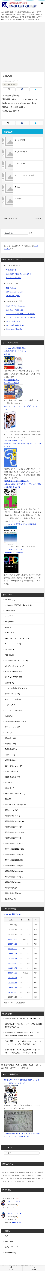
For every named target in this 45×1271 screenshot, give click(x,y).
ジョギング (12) (11, 705)
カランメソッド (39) (12, 694)
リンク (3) (8, 732)
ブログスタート (20, 163)
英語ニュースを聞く (13, 278)
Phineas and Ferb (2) (13, 644)
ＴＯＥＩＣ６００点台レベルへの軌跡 (20, 314)
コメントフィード (11, 1247)
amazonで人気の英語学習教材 (15, 348)
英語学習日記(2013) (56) (14, 860)
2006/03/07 (12, 939)
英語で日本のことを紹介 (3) (15, 805)
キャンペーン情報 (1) (13, 699)
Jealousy (18, 187)
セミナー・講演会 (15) (13, 710)
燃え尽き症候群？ (21, 152)
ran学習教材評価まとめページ (15, 351)
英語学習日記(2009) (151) (14, 838)
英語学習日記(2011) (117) (14, 849)
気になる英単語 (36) (12, 777)
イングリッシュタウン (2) (14, 666)
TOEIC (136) (9, 655)
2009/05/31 (12, 978)
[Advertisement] (22, 45)
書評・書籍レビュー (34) (14, 766)
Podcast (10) (9, 649)
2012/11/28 (12, 992)
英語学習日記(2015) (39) (14, 871)
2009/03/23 (12, 973)
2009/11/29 (12, 987)
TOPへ (34, 1269)
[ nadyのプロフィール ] (15, 1213)
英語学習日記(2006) (9, 84)
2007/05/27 (12, 958)
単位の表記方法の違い (14, 329)
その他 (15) (9, 716)
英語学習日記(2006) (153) (14, 821)
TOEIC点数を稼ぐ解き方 (15, 325)
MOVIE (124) (10, 633)
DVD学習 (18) (10, 600)
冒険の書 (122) (10, 738)
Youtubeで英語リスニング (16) (16, 660)
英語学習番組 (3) (11, 888)
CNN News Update (13, 296)
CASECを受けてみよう (15, 321)
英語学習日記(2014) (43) (14, 865)
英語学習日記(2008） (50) (14, 832)
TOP (21, 1065)
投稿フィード (10, 1241)
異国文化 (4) (9, 788)
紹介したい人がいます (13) (15, 794)
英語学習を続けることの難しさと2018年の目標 (22, 1018)
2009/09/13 (12, 983)
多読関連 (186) (10, 744)
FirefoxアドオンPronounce (16, 306)
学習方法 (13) (10, 755)
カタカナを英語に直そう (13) (16, 688)
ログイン (8, 1236)
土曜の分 (38, 218)
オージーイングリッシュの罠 (24, 175)
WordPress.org (10, 1252)
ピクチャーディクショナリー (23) (17, 721)
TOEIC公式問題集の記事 (13, 549)
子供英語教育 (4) (11, 749)
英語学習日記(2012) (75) (14, 854)
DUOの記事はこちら (11, 380)
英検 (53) (8, 799)
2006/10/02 (12, 949)
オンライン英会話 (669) (14, 677)
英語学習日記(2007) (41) (14, 827)
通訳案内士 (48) (11, 899)
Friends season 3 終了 (11, 218)
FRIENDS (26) (10, 611)
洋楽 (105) (8, 782)
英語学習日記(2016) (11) (14, 877)
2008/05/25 (12, 963)
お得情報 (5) (9, 683)
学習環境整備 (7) (11, 760)
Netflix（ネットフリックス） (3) (17, 638)
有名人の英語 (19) (11, 771)
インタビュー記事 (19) (13, 672)
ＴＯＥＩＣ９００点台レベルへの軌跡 (20, 317)
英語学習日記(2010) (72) (14, 843)
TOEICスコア (16, 1222)
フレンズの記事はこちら (13, 440)
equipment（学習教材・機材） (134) (18, 605)
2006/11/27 (12, 954)
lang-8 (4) (8, 627)
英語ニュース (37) (11, 810)
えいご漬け (18, 199)
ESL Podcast (11, 288)
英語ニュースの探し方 (14, 310)
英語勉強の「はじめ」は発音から (18, 274)
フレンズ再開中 (20, 140)
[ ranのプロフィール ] (15, 1201)
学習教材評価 (11, 270)
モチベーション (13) (12, 727)
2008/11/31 (12, 968)
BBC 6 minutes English (14, 292)
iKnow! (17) (9, 616)
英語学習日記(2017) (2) (13, 882)
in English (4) (10, 622)
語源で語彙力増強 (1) (13, 893)
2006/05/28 (12, 944)
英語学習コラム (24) (12, 816)
